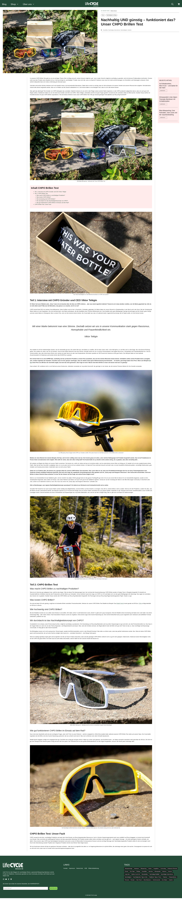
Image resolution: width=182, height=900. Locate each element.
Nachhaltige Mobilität (154, 874)
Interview (151, 871)
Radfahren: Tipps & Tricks (155, 877)
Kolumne (164, 871)
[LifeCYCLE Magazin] (91, 4)
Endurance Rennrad (172, 868)
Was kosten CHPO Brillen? (43, 197)
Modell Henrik (120, 603)
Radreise (165, 877)
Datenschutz (79, 868)
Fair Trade (132, 871)
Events (126, 871)
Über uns (27, 4)
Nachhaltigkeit (124, 30)
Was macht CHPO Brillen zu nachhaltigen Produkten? (50, 195)
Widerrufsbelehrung (93, 868)
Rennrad (127, 879)
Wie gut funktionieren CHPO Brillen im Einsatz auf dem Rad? (52, 202)
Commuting (163, 868)
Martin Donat (114, 10)
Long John (127, 874)
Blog (4, 4)
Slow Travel (139, 879)
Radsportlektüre (172, 877)
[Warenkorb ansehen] (179, 4)
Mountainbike (145, 874)
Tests (103, 15)
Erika (140, 603)
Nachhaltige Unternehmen (114, 30)
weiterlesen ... (163, 90)
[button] (172, 4)
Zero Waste (164, 879)
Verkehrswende (156, 879)
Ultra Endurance (147, 879)
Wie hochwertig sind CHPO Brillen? (45, 199)
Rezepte (133, 879)
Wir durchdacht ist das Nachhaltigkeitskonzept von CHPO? (52, 200)
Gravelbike (105, 30)
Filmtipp (138, 871)
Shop (13, 4)
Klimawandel (157, 871)
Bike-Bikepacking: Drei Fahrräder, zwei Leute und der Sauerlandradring (168, 112)
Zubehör (129, 30)
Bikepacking (143, 868)
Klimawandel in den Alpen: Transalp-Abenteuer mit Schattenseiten (168, 99)
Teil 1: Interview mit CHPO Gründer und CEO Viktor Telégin (50, 191)
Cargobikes (156, 868)
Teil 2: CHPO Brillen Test (41, 193)
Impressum (72, 868)
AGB (85, 868)
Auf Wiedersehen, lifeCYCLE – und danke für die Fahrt (168, 86)
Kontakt (65, 868)
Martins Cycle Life (135, 874)
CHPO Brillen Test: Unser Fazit (43, 204)
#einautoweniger (128, 868)
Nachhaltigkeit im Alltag (111, 15)
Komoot (170, 871)
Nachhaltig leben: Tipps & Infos (140, 877)
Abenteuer (136, 868)
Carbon (150, 868)
